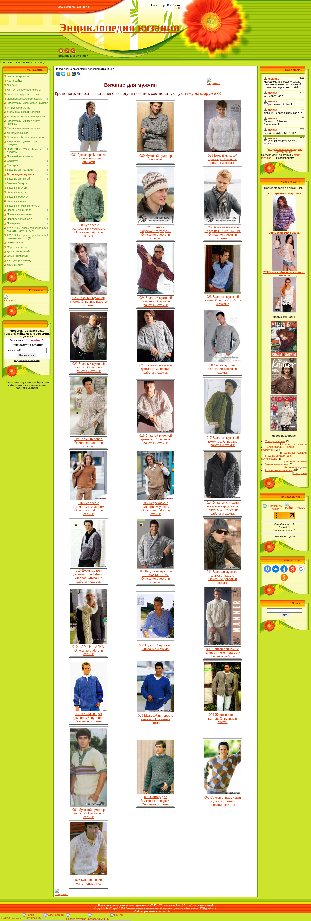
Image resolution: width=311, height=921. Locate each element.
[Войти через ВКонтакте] (275, 569)
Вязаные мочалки (276, 464)
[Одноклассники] (68, 74)
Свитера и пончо (275, 441)
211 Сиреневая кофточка (284, 193)
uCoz (173, 911)
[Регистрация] (67, 52)
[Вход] (73, 52)
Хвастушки (300, 473)
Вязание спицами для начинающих (276, 457)
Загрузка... (10, 300)
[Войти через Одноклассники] (284, 577)
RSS (177, 8)
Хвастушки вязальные (279, 470)
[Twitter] (63, 74)
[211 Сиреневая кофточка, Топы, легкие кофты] (284, 230)
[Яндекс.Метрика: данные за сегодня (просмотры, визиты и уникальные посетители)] (76, 917)
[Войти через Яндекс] (292, 569)
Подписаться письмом (27, 360)
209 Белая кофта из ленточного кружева (284, 273)
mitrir (297, 154)
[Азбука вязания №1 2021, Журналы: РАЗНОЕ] (284, 356)
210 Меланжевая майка (284, 232)
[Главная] (61, 52)
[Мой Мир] (73, 74)
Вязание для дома (295, 467)
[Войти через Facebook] (284, 569)
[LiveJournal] (78, 74)
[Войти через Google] (301, 569)
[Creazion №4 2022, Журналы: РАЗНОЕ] (283, 430)
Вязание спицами (296, 461)
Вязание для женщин (294, 444)
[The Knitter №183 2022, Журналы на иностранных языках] (284, 393)
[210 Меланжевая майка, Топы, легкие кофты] (284, 269)
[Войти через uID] (267, 569)
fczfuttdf (266, 157)
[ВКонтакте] (58, 74)
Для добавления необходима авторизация (284, 150)
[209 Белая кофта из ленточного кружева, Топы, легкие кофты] (284, 311)
